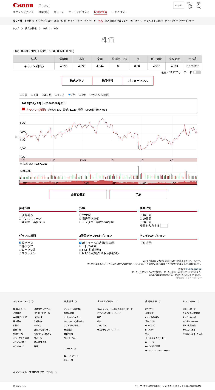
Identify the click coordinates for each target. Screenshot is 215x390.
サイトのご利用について (173, 386)
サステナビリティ (78, 12)
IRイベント (90, 20)
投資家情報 (100, 12)
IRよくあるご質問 (153, 20)
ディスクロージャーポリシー (180, 20)
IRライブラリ (75, 20)
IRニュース (136, 20)
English (178, 5)
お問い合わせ (154, 386)
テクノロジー (119, 12)
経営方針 (17, 20)
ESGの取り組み (44, 20)
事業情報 (29, 20)
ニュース (59, 12)
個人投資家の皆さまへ (116, 20)
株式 (100, 20)
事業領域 (44, 12)
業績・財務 (60, 20)
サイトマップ (140, 386)
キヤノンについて (23, 12)
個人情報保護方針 (194, 386)
